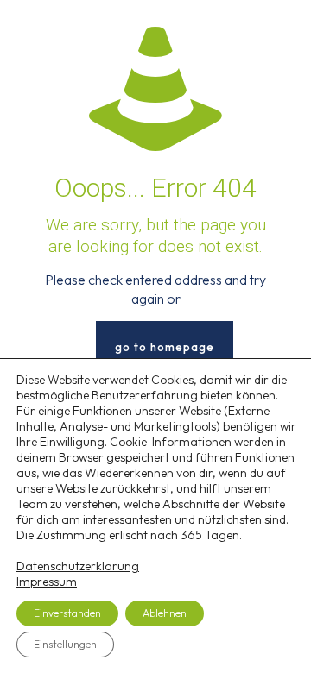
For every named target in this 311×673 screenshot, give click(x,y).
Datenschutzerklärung (77, 566)
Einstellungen (65, 644)
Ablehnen (165, 613)
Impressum (46, 581)
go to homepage (164, 347)
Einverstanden (67, 613)
